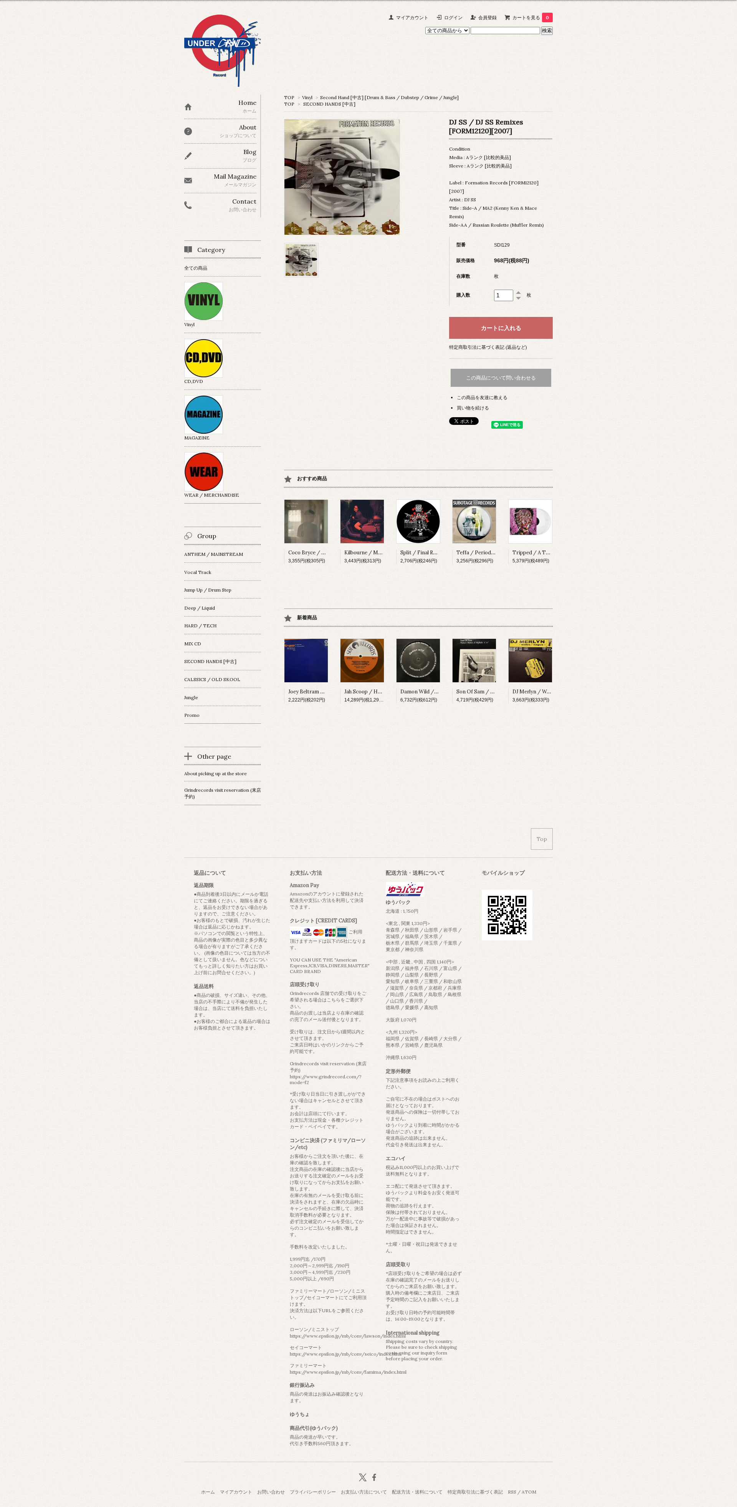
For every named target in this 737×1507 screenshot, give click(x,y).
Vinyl (307, 97)
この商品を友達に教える (482, 397)
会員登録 (487, 17)
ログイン (453, 17)
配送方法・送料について (417, 1492)
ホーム (208, 1492)
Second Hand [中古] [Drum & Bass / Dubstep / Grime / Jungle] (389, 97)
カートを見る (530, 17)
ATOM (529, 1492)
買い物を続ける (473, 408)
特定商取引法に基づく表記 (475, 1492)
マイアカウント (412, 17)
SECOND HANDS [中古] (329, 104)
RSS (512, 1492)
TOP (289, 97)
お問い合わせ (271, 1492)
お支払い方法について (364, 1492)
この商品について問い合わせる (501, 378)
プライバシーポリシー (313, 1492)
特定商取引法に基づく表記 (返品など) (488, 347)
